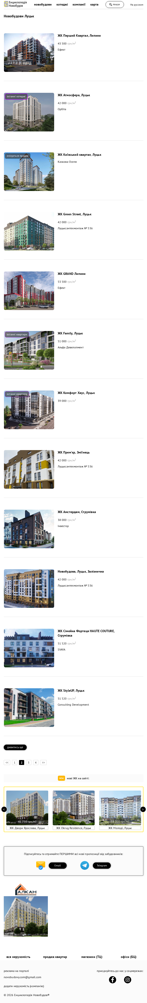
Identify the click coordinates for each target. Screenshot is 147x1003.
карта (94, 4)
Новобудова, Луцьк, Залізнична (81, 571)
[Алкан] (26, 935)
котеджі (62, 4)
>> (43, 762)
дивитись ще (15, 747)
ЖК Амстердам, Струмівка (77, 512)
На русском (136, 4)
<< (7, 762)
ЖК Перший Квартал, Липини (79, 35)
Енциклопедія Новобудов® (32, 995)
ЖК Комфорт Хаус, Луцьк (76, 393)
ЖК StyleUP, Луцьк (71, 690)
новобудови (43, 4)
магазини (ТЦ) (91, 957)
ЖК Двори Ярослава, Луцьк (27, 828)
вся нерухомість (18, 957)
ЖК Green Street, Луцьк (74, 214)
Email (57, 865)
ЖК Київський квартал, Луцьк (79, 155)
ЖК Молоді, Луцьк (120, 828)
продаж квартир (55, 957)
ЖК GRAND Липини (72, 274)
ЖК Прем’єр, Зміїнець (74, 452)
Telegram (102, 865)
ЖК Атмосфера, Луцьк (74, 95)
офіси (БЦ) (128, 957)
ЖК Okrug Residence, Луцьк (73, 828)
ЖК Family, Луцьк (70, 333)
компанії (79, 4)
